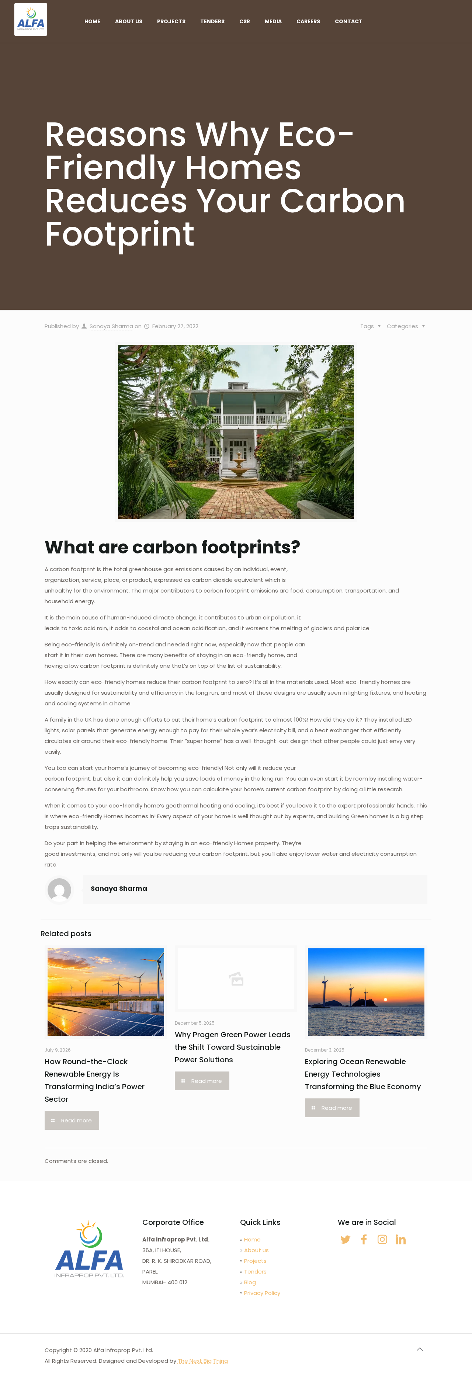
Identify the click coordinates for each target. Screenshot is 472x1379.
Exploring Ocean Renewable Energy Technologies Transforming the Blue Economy (363, 1074)
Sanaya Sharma (111, 326)
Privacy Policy (262, 1293)
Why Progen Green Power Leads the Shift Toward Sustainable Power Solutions (233, 1047)
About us (256, 1250)
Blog (250, 1282)
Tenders (255, 1271)
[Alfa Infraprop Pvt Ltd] (30, 19)
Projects (255, 1261)
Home (252, 1239)
